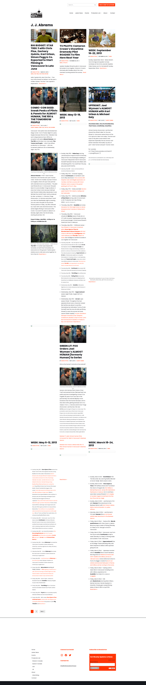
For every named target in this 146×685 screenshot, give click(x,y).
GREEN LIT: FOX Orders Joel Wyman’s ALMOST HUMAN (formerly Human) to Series (71, 351)
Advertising (35, 675)
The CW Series (51, 127)
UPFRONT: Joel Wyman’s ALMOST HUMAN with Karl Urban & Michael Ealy (100, 111)
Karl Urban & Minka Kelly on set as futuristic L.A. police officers (102, 507)
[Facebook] (66, 655)
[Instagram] (61, 655)
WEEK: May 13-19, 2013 (70, 116)
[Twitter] (70, 655)
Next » (42, 611)
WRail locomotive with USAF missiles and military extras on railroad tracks (102, 557)
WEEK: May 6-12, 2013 (44, 442)
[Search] (95, 4)
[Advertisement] (73, 632)
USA (33, 666)
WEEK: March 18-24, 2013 (101, 444)
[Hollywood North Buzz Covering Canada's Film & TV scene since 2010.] (36, 13)
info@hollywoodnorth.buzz (68, 666)
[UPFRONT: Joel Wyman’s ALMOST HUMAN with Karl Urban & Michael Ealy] (102, 94)
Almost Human (34, 127)
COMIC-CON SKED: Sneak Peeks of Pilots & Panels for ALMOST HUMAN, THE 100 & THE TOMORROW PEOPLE (44, 115)
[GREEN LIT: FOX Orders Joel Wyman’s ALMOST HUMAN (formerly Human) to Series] (73, 334)
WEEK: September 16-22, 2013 (100, 52)
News (32, 74)
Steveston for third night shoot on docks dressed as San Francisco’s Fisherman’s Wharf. (73, 209)
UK (33, 669)
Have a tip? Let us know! (106, 5)
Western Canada (37, 661)
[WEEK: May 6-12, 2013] (44, 382)
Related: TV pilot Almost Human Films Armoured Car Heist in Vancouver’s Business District (73, 438)
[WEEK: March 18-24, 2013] (102, 382)
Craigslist (93, 576)
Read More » (42, 83)
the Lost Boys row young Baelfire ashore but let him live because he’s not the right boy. (44, 511)
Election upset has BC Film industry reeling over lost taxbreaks (73, 191)
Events (87, 13)
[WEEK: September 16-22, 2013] (102, 38)
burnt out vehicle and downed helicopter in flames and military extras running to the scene (102, 563)
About (33, 672)
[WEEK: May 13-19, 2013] (73, 99)
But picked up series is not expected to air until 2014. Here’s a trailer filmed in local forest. (73, 263)
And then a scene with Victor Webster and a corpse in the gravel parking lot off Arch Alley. (72, 184)
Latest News (79, 13)
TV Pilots (65, 62)
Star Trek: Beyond (43, 74)
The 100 (46, 127)
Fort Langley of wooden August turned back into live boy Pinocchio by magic (102, 496)
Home (71, 13)
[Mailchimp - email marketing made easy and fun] (112, 668)
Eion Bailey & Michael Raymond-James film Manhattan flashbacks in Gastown (102, 490)
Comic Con (41, 127)
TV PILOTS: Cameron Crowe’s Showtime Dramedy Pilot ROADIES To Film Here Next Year (72, 51)
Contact (112, 13)
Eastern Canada (37, 664)
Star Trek (36, 74)
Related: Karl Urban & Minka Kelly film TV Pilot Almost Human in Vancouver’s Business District (73, 447)
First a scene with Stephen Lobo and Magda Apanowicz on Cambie (73, 180)
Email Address (94, 662)
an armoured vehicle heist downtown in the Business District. (101, 516)
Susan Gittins (35, 72)
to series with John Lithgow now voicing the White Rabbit (44, 599)
